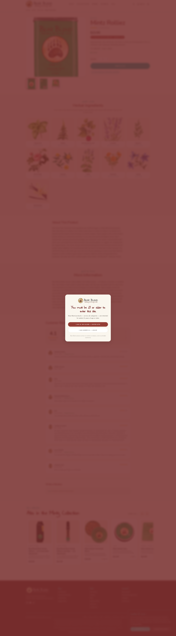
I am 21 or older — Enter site (88, 324)
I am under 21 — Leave (88, 330)
